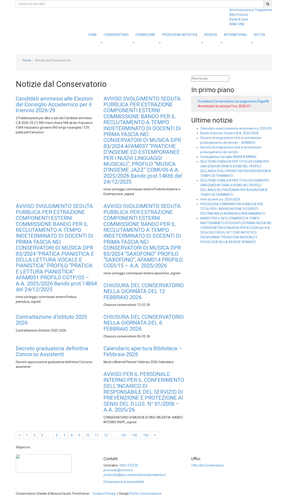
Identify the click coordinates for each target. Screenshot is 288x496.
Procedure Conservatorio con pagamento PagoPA (233, 101)
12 (106, 435)
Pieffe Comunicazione (146, 493)
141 (123, 435)
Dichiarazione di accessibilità (124, 482)
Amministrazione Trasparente (250, 10)
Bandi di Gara (238, 19)
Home (26, 60)
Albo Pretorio (238, 14)
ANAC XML (237, 24)
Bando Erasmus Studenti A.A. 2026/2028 (229, 133)
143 (145, 435)
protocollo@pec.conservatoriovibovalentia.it (135, 475)
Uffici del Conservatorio (207, 465)
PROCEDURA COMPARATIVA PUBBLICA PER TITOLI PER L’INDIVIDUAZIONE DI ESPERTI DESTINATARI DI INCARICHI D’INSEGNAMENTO (232, 208)
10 (87, 435)
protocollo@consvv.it (118, 470)
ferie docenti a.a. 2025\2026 (220, 199)
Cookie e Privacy (104, 493)
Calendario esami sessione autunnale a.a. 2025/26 (236, 128)
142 (134, 435)
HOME (92, 34)
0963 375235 (128, 465)
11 (97, 435)
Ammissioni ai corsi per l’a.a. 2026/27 (224, 106)
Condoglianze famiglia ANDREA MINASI (228, 157)
